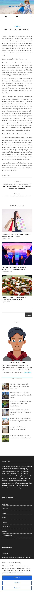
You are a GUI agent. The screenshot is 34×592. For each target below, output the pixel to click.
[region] (17, 575)
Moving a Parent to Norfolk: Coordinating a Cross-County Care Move (19, 386)
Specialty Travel (7, 536)
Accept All (17, 577)
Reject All (17, 588)
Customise (17, 583)
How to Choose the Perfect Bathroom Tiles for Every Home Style (20, 412)
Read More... (28, 372)
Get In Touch (6, 527)
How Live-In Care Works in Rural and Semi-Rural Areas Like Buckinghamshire (20, 403)
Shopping (5, 508)
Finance (4, 522)
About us (5, 553)
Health (4, 517)
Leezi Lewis (7, 175)
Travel (4, 513)
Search (28, 315)
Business (17, 26)
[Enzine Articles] (17, 6)
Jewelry (4, 531)
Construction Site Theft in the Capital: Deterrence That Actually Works (21, 395)
